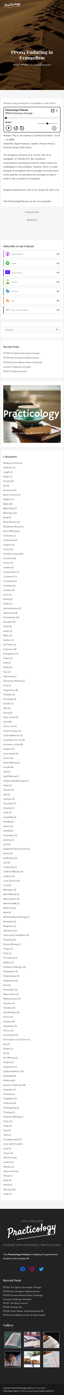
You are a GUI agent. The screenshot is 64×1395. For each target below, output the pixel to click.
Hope (6, 812)
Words (6, 1176)
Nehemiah (8, 921)
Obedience (8, 930)
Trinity (6, 1126)
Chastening (8, 540)
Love (5, 885)
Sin (4, 1053)
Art (4, 485)
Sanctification (9, 1012)
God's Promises (10, 731)
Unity (5, 1148)
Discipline (8, 622)
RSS (22, 147)
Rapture (7, 962)
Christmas (8, 558)
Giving (6, 712)
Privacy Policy (40, 1388)
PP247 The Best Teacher (15, 371)
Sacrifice (7, 1003)
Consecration (9, 572)
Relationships (9, 976)
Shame (6, 1048)
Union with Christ (11, 1144)
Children (7, 545)
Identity (6, 830)
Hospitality (8, 817)
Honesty (7, 808)
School (6, 1017)
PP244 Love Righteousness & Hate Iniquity (24, 1315)
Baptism (7, 499)
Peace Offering (10, 944)
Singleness (8, 1067)
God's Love (8, 726)
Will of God (8, 1157)
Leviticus (7, 876)
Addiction (7, 467)
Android (7, 147)
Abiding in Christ (11, 463)
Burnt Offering (10, 531)
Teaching (7, 1094)
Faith (5, 662)
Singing (7, 1062)
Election (7, 640)
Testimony (8, 1103)
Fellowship (8, 676)
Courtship (7, 585)
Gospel (6, 749)
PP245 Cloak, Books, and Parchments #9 (23, 1311)
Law (5, 862)
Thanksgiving (9, 1107)
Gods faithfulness (11, 735)
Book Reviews (10, 522)
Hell (5, 794)
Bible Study (8, 508)
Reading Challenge (12, 967)
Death (6, 603)
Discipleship (9, 617)
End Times (8, 644)
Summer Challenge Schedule (17, 367)
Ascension (8, 490)
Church (6, 563)
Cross (6, 594)
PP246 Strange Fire (12, 1307)
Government (9, 753)
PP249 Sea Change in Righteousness (21, 357)
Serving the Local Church (15, 1039)
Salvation (7, 1008)
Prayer (6, 949)
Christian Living (10, 103)
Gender (7, 703)
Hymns (6, 826)
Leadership (8, 867)
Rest (5, 985)
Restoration (8, 989)
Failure (6, 658)
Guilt (5, 771)
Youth (6, 1194)
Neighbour (8, 926)
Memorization (9, 899)
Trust (5, 1130)
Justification (8, 858)
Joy (4, 844)
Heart (6, 785)
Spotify (34, 143)
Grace (6, 758)
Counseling (8, 581)
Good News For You (12, 740)
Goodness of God (11, 744)
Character (8, 535)
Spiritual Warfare (11, 1071)
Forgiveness (9, 690)
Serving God (9, 1035)
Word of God (9, 1171)
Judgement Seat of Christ (15, 849)
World (6, 1185)
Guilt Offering (9, 776)
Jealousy (7, 840)
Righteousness (10, 998)
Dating (6, 599)
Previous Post (32, 212)
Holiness (7, 799)
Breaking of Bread (12, 526)
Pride (5, 953)
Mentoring (8, 908)
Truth (5, 1135)
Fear (5, 672)
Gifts (5, 708)
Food (5, 685)
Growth (6, 767)
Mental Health (10, 903)
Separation (8, 1026)
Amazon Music (47, 143)
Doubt (6, 626)
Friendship (8, 699)
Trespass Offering (11, 1116)
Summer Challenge (12, 1085)
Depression (8, 613)
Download (38, 135)
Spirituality (8, 1076)
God (5, 721)
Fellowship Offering (12, 681)
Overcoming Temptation (14, 935)
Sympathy (8, 1089)
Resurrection (9, 994)
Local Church (49, 103)
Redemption (9, 971)
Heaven (7, 790)
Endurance (24, 103)
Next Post (32, 219)
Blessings (8, 513)
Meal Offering (9, 894)
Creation (7, 590)
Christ (6, 549)
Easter (6, 631)
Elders (6, 635)
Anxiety (7, 481)
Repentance (9, 980)
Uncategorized (10, 1139)
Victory (6, 1153)
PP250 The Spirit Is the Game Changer (21, 353)
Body (5, 517)
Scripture (7, 1021)
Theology (7, 1112)
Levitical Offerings (11, 871)
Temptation (8, 1098)
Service (7, 1030)
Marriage (7, 889)
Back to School (10, 494)
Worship (7, 1189)
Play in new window (22, 135)
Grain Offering (10, 762)
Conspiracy (8, 576)
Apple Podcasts (21, 143)
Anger (6, 476)
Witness (7, 1167)
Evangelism (36, 103)
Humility (7, 821)
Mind (5, 912)
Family (6, 667)
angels (6, 472)
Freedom (7, 694)
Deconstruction (10, 608)
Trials (5, 1121)
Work (5, 1180)
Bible (5, 504)
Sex (5, 1044)
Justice (6, 853)
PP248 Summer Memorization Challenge (22, 362)
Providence (8, 958)
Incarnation (8, 835)
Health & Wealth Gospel (14, 781)
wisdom (7, 1162)
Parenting (8, 939)
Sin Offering (9, 1057)
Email (15, 147)
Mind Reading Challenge (15, 917)
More (28, 147)
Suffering (7, 1080)
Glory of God (9, 717)
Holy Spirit (8, 803)
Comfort (7, 567)
